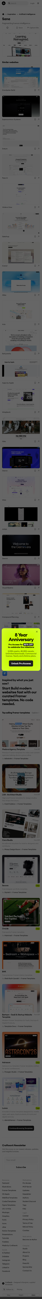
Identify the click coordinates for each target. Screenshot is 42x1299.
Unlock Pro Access (21, 663)
